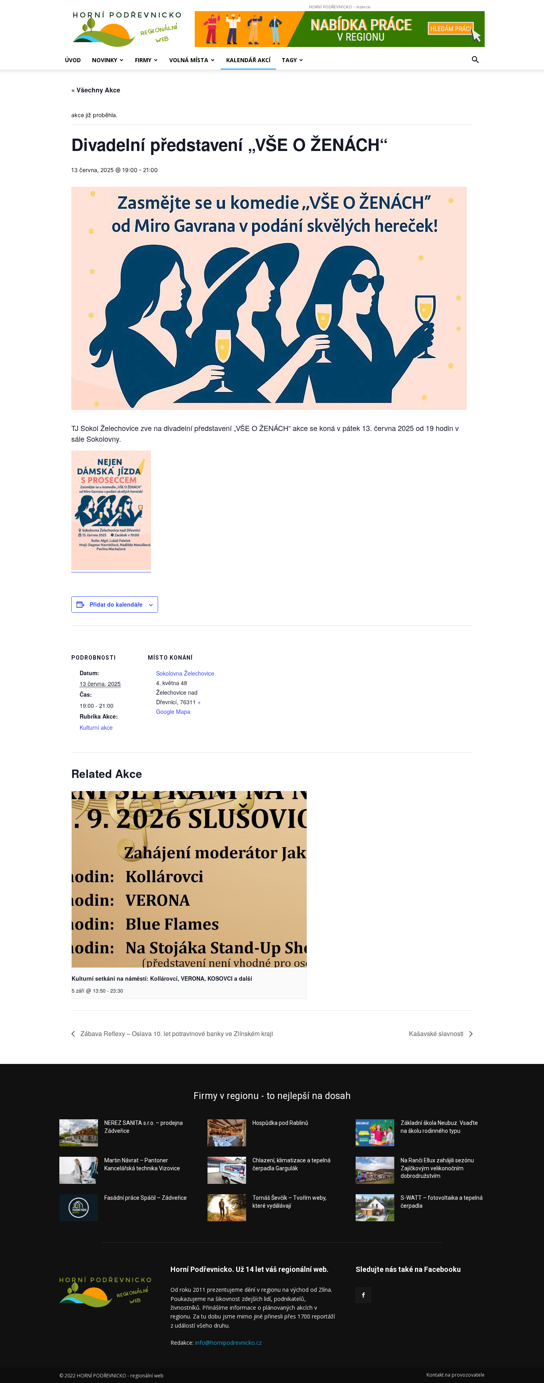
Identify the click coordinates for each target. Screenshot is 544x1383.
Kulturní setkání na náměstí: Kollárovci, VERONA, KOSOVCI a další (162, 978)
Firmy (143, 60)
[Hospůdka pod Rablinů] (226, 1132)
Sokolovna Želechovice (185, 673)
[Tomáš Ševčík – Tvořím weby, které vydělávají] (226, 1207)
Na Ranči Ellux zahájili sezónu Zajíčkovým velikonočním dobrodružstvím (437, 1168)
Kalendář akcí (248, 60)
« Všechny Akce (95, 89)
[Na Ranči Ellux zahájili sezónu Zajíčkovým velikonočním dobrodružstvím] (375, 1170)
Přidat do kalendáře (116, 604)
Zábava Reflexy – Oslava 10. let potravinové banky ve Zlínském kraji (176, 1033)
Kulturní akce (96, 727)
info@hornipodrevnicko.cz (228, 1342)
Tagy (289, 60)
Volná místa (188, 60)
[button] (475, 61)
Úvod (73, 60)
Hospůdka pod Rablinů (280, 1123)
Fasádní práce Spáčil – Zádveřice (145, 1198)
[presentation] (189, 879)
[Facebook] (363, 1295)
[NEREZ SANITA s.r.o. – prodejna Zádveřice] (78, 1132)
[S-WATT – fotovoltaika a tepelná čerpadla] (375, 1207)
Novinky (104, 60)
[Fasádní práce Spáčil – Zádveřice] (78, 1207)
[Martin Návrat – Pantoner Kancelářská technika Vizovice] (78, 1170)
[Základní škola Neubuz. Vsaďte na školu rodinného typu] (375, 1132)
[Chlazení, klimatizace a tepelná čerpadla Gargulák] (226, 1170)
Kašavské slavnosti (437, 1033)
